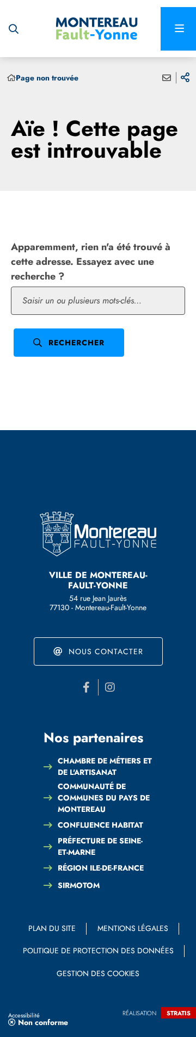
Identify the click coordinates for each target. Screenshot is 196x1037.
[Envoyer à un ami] (166, 77)
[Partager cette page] (185, 77)
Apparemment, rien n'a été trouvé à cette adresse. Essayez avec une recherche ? (90, 261)
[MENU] (178, 29)
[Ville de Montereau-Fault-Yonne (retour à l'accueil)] (97, 28)
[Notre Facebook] (86, 687)
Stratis (179, 1013)
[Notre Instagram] (110, 687)
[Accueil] (11, 78)
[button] (13, 28)
